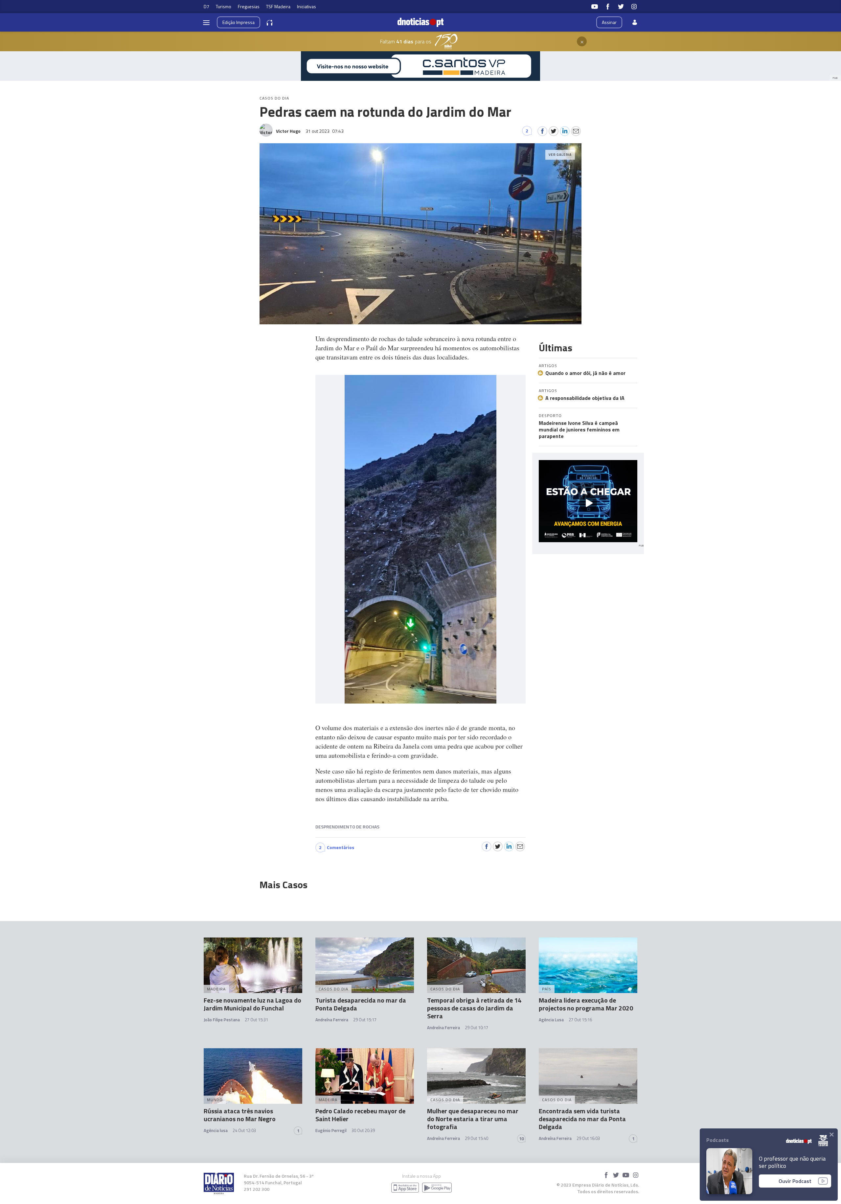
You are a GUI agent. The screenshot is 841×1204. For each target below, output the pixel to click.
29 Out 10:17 (476, 1027)
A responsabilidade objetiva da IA (585, 398)
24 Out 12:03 (244, 1130)
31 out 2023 (325, 130)
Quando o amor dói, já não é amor (585, 373)
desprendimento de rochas (347, 826)
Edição (238, 22)
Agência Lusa (551, 1019)
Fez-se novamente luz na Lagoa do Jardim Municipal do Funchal (252, 1004)
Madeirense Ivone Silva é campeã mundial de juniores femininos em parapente (579, 429)
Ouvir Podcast (795, 1181)
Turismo (223, 6)
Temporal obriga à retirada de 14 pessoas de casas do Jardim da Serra (474, 1008)
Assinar (609, 22)
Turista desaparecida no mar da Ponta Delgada (360, 1004)
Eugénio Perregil (331, 1130)
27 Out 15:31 (256, 1019)
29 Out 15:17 (364, 1019)
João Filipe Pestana (222, 1019)
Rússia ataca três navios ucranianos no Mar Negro (240, 1115)
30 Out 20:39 (363, 1130)
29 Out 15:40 (476, 1138)
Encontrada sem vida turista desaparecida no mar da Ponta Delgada (582, 1119)
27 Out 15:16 (580, 1019)
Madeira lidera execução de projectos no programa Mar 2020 (586, 1004)
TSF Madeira (278, 6)
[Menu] (206, 22)
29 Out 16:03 (588, 1138)
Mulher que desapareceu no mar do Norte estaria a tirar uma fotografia (472, 1119)
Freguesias (249, 6)
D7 (206, 6)
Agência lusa (216, 1130)
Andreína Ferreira (331, 1019)
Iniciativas (306, 6)
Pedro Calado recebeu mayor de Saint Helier (360, 1115)
